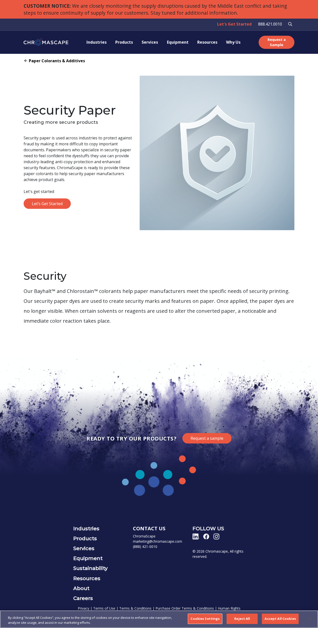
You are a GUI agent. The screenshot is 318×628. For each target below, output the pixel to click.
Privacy (83, 608)
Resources (207, 42)
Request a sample (207, 438)
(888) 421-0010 (145, 546)
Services (150, 42)
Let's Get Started (234, 24)
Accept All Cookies (280, 618)
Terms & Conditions (135, 608)
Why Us (233, 42)
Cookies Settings (205, 618)
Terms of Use (104, 608)
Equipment (178, 42)
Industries (96, 42)
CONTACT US (149, 528)
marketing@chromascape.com (157, 541)
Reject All (242, 618)
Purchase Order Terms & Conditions (185, 608)
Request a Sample (277, 42)
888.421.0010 (270, 24)
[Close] (310, 618)
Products (124, 42)
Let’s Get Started (47, 203)
